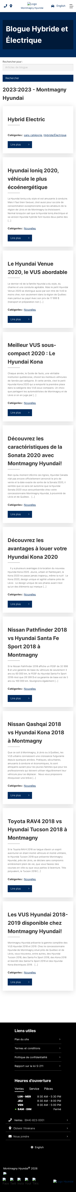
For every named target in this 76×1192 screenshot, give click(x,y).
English (61, 5)
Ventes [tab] (19, 1088)
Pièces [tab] (48, 1088)
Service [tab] (34, 1088)
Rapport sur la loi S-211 (29, 1066)
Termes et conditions (27, 1048)
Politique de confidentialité (31, 1057)
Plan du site (22, 1039)
